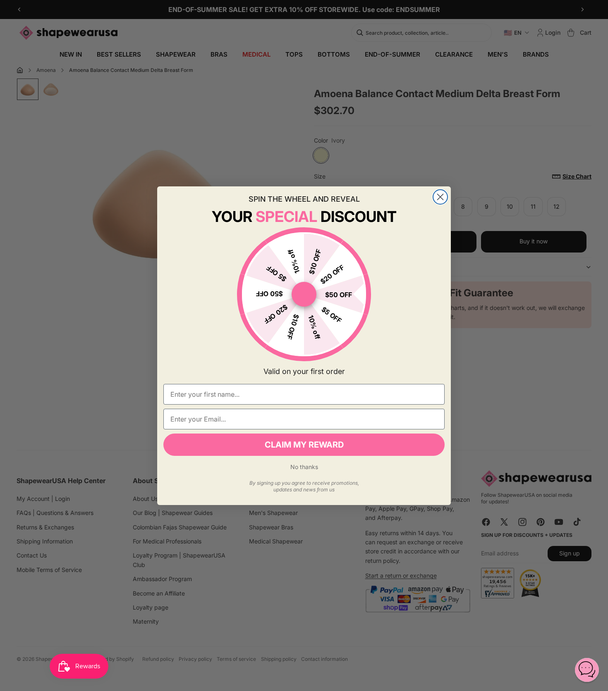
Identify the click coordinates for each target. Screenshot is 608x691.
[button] (587, 670)
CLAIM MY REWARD (304, 445)
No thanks (304, 466)
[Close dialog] (440, 197)
